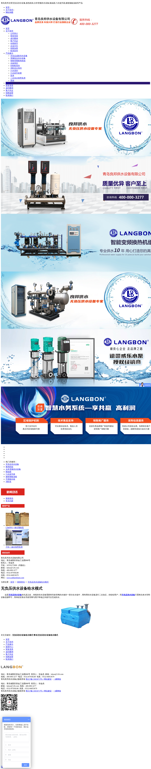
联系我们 (9, 95)
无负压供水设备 (12, 464)
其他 (12, 81)
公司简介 (14, 33)
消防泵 (8, 482)
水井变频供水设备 (13, 469)
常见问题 (9, 501)
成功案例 (14, 38)
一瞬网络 (57, 679)
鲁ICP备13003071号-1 (35, 679)
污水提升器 (10, 474)
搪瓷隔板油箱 (11, 477)
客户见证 (14, 41)
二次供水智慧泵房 (17, 78)
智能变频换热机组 (17, 61)
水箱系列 (14, 63)
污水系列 (14, 71)
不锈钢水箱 (10, 479)
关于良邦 (9, 10)
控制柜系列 (15, 66)
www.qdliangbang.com (15, 578)
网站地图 (9, 12)
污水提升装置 (16, 73)
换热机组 (9, 467)
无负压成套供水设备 (18, 56)
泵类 (12, 76)
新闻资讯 (9, 498)
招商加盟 (14, 48)
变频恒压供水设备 (17, 58)
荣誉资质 (14, 36)
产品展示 (9, 53)
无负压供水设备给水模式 (38, 582)
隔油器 (8, 472)
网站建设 (48, 679)
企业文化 (14, 46)
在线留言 (14, 43)
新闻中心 (9, 83)
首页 (7, 7)
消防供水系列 (16, 68)
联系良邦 (14, 51)
